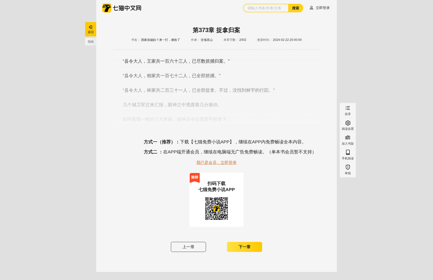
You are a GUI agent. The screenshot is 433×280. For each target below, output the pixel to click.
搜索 (295, 8)
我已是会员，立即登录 (216, 162)
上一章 (188, 247)
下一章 (245, 247)
